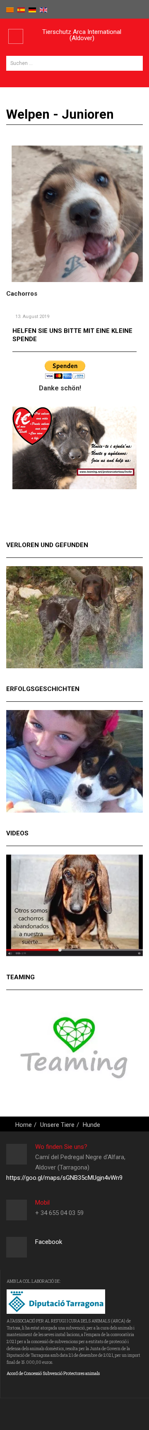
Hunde (91, 1125)
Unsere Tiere (57, 1125)
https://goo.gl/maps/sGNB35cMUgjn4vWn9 (64, 1177)
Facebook (48, 1242)
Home (23, 1125)
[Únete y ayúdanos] (74, 447)
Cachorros (21, 293)
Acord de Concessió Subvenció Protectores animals (53, 1373)
